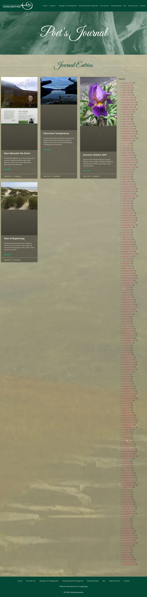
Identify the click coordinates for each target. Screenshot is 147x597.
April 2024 (127, 150)
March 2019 (127, 297)
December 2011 (128, 507)
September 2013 (129, 456)
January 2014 (128, 446)
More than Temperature (56, 133)
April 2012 (126, 497)
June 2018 (126, 319)
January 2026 (128, 100)
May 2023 (126, 177)
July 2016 (126, 374)
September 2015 (129, 398)
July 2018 (126, 316)
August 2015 (127, 401)
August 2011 (127, 516)
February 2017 (128, 357)
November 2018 (129, 307)
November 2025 (129, 105)
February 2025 (128, 126)
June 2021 (126, 232)
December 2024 (129, 131)
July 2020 (126, 259)
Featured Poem (116, 6)
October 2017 (128, 338)
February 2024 (128, 155)
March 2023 (127, 182)
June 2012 (126, 492)
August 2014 (127, 430)
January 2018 (128, 331)
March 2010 (127, 557)
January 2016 (128, 389)
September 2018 (129, 312)
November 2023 (129, 162)
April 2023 (127, 179)
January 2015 (128, 418)
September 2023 (129, 167)
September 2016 (129, 369)
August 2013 (127, 458)
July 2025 (126, 114)
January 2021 (128, 244)
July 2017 (126, 345)
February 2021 (128, 242)
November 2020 (129, 249)
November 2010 (129, 538)
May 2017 (126, 350)
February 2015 (128, 415)
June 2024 (127, 146)
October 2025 (128, 107)
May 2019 (126, 292)
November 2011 (128, 509)
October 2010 (128, 540)
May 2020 (126, 263)
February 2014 (128, 444)
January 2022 (128, 215)
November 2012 (129, 480)
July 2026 (126, 85)
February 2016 (128, 386)
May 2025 (126, 119)
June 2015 (126, 406)
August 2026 (127, 83)
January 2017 (128, 360)
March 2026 (127, 95)
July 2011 (126, 519)
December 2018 (129, 304)
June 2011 (126, 521)
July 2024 (126, 143)
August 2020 (127, 256)
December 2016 (129, 362)
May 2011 (126, 523)
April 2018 (126, 324)
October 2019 (128, 280)
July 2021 (126, 230)
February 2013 (128, 473)
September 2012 (129, 485)
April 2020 (127, 266)
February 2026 (128, 97)
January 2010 (128, 562)
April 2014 (126, 439)
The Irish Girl (104, 6)
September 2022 (129, 196)
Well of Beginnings (14, 238)
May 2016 (126, 379)
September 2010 (129, 543)
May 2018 (126, 321)
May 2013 (126, 466)
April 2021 (126, 237)
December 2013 (129, 449)
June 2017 (126, 348)
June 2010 (126, 550)
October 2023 (128, 165)
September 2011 (129, 514)
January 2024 (128, 158)
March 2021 (127, 239)
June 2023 (127, 174)
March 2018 (127, 326)
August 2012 (127, 487)
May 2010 (126, 552)
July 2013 (126, 461)
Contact (143, 6)
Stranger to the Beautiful (68, 6)
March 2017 (127, 355)
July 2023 (126, 172)
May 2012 (126, 495)
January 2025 (128, 129)
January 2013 (128, 475)
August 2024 (127, 141)
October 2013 (128, 454)
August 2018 (127, 314)
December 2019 (129, 276)
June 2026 (127, 88)
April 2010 (126, 555)
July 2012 (126, 490)
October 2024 (128, 136)
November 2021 (129, 220)
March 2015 (127, 413)
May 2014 (126, 437)
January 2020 (128, 273)
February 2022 (128, 213)
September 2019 (129, 283)
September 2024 (129, 138)
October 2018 (128, 309)
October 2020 (128, 251)
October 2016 (128, 367)
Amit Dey (84, 586)
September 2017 (129, 341)
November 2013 (129, 451)
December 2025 (129, 102)
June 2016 (126, 377)
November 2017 (129, 336)
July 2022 (126, 201)
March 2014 (127, 442)
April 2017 (126, 353)
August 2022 (127, 198)
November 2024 (129, 133)
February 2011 (128, 531)
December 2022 (129, 189)
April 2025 (127, 121)
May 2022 (126, 206)
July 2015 (126, 403)
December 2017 (128, 333)
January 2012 (128, 504)
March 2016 (127, 384)
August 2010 (127, 545)
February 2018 (128, 328)
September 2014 (129, 427)
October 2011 (128, 511)
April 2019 (126, 295)
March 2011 (127, 528)
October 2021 (128, 223)
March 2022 (127, 211)
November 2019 (129, 278)
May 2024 (126, 148)
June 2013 (126, 463)
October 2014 (128, 425)
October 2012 (128, 483)
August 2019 (127, 285)
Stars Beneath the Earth (17, 153)
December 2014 (129, 420)
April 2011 (126, 526)
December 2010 (129, 536)
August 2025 (127, 112)
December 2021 (129, 218)
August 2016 (127, 372)
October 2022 (128, 194)
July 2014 (126, 432)
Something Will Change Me (88, 6)
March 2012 (127, 499)
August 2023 (127, 170)
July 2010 (126, 548)
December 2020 (129, 247)
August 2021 (127, 227)
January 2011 (127, 533)
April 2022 (127, 208)
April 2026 (127, 93)
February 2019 (128, 300)
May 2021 (126, 235)
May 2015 (126, 408)
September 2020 (129, 254)
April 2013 (126, 468)
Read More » (8, 169)
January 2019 (128, 302)
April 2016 (126, 381)
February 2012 (128, 502)
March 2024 (127, 153)
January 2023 (128, 186)
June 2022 (127, 203)
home (45, 6)
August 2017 (127, 343)
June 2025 (127, 117)
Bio (125, 6)
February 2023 (128, 184)
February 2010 (128, 560)
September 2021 (129, 225)
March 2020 (127, 268)
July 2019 (126, 288)
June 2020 (127, 261)
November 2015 (129, 393)
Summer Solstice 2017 (95, 155)
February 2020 (128, 271)
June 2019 (126, 290)
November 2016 (129, 365)
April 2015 (126, 410)
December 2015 (129, 391)
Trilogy (51, 6)
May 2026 (126, 90)
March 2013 (127, 471)
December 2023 (129, 160)
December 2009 (129, 564)
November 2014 (129, 422)
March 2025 (127, 124)
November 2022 (129, 191)
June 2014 (126, 434)
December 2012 (129, 478)
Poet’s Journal (133, 6)
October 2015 (128, 396)
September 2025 (129, 109)
